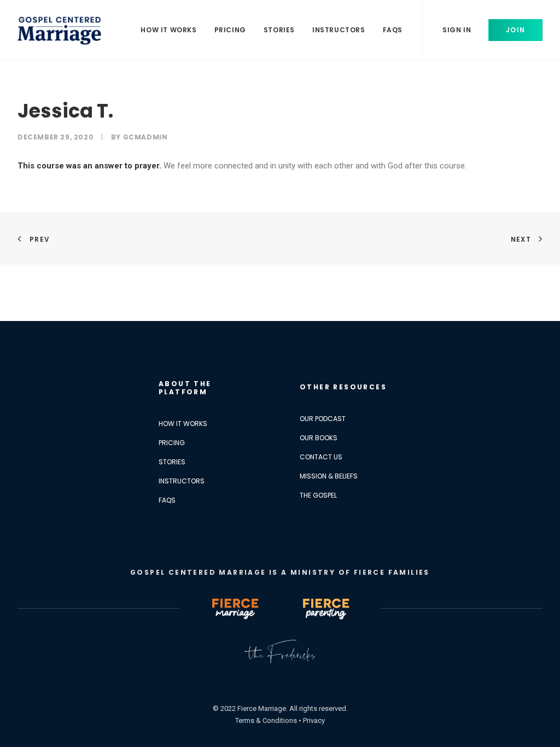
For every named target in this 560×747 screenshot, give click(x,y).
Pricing (230, 29)
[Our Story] (280, 651)
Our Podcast (323, 418)
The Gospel (318, 495)
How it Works (168, 29)
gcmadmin (145, 137)
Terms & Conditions (266, 720)
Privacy (314, 720)
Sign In (456, 29)
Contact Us (321, 457)
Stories (279, 29)
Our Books (318, 437)
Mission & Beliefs (329, 476)
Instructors (338, 29)
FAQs (392, 29)
